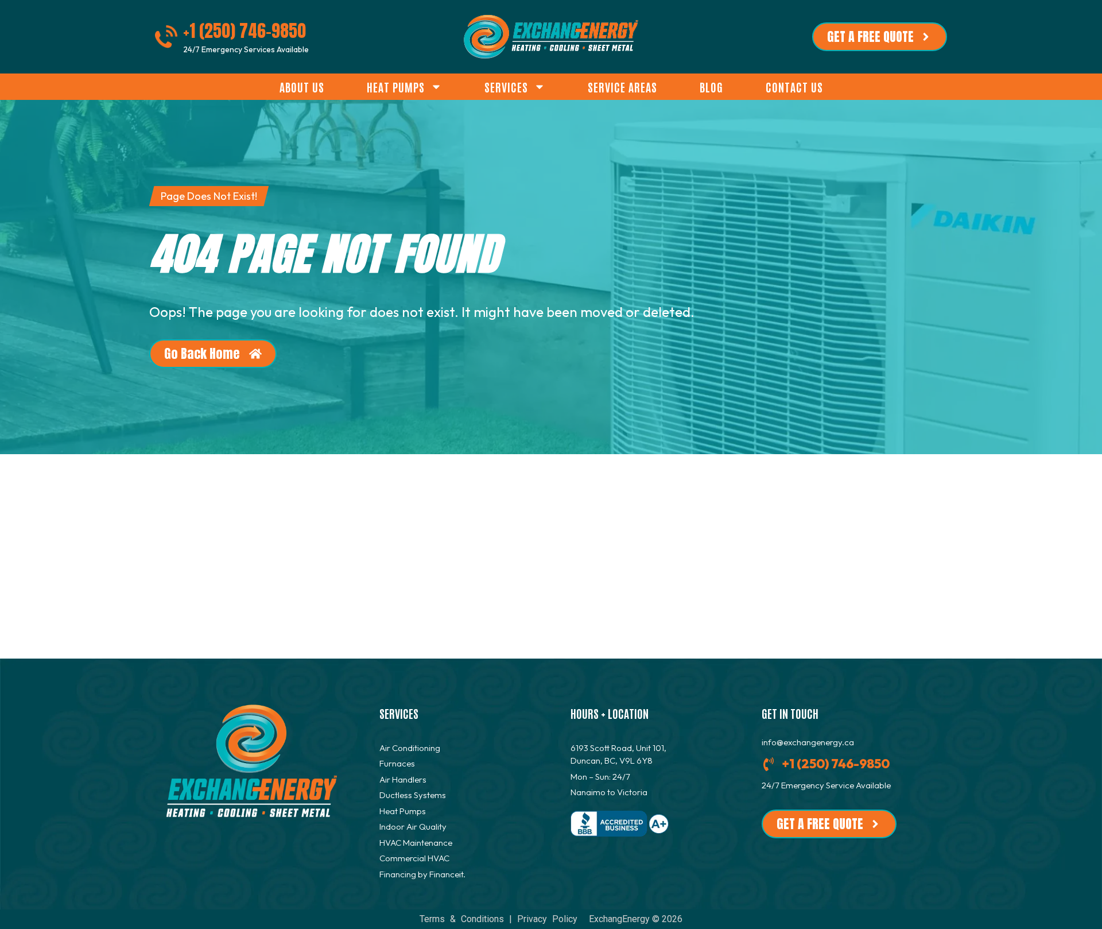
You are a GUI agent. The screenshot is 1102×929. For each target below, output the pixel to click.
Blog (711, 86)
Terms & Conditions (462, 918)
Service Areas (622, 86)
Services (506, 86)
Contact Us (794, 86)
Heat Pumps (396, 86)
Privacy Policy (547, 918)
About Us (302, 86)
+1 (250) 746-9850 (244, 31)
